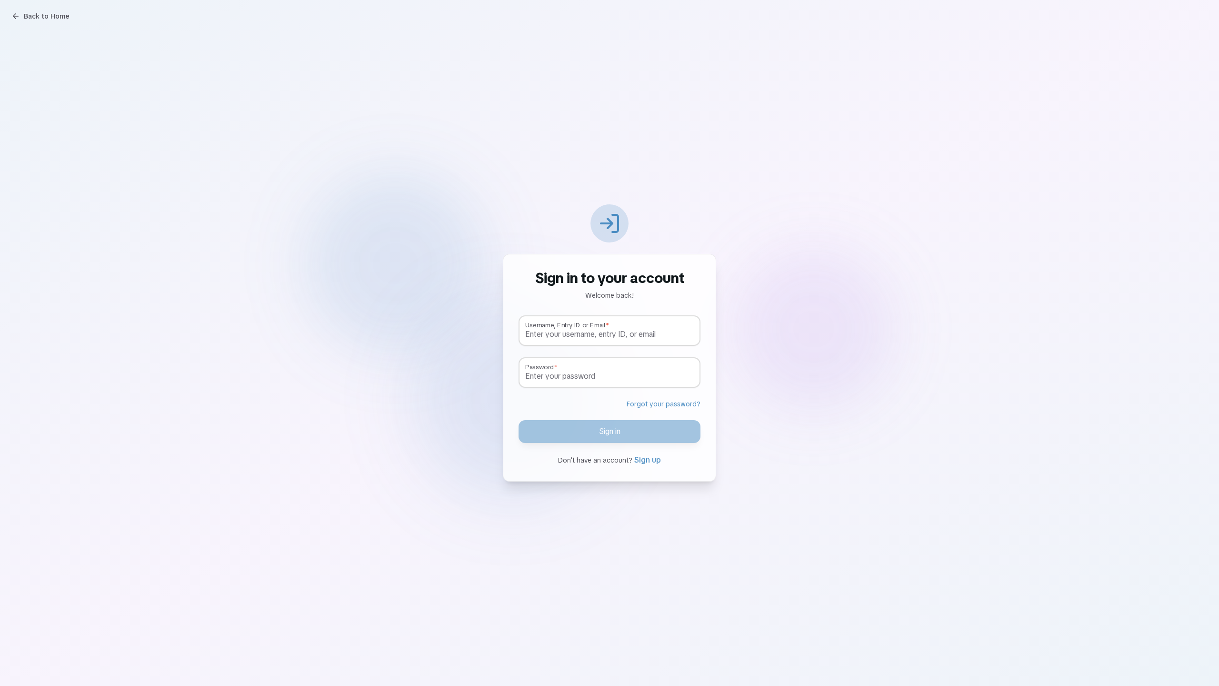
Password (539, 367)
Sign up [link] (647, 460)
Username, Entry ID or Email (565, 325)
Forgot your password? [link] (663, 404)
